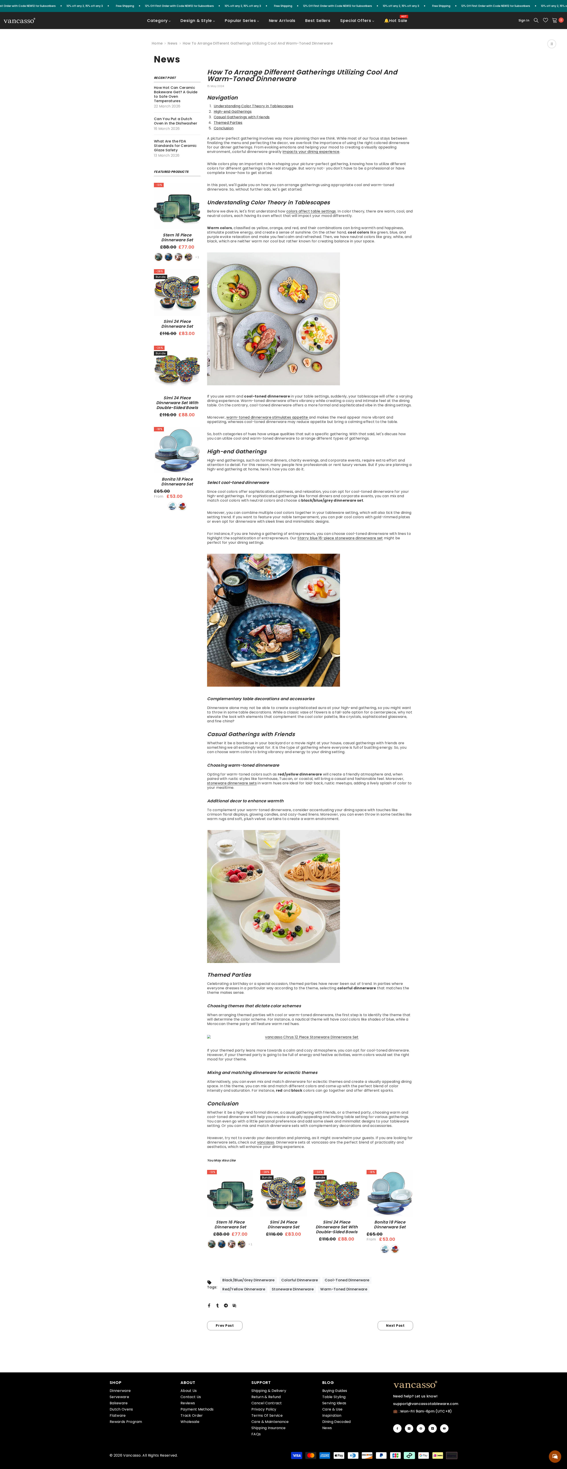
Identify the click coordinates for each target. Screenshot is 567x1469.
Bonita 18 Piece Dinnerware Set (177, 482)
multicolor (182, 506)
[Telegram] (226, 1305)
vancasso (265, 1142)
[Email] (234, 1305)
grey (188, 257)
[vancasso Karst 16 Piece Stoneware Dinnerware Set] (310, 318)
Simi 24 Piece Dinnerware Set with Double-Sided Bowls (177, 403)
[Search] (536, 20)
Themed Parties (228, 122)
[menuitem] (159, 23)
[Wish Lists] (545, 20)
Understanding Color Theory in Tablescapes (253, 106)
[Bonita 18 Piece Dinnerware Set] (177, 450)
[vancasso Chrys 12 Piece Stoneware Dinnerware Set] (310, 1037)
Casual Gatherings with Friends (242, 117)
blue (168, 257)
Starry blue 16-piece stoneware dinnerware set (340, 538)
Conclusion (223, 128)
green (158, 257)
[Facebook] (209, 1305)
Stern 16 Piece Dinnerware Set (177, 237)
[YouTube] (444, 1428)
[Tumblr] (217, 1305)
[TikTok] (432, 1428)
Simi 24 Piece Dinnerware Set (177, 324)
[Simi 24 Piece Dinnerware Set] (177, 292)
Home (157, 43)
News (172, 43)
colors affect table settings (311, 211)
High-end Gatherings (233, 111)
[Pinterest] (421, 1428)
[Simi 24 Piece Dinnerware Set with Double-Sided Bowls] (177, 369)
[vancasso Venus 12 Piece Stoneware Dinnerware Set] (310, 896)
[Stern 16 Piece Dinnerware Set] (177, 206)
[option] (230, 1210)
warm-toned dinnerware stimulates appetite (267, 417)
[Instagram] (409, 1428)
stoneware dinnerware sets (232, 783)
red (178, 257)
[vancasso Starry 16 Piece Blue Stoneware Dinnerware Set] (310, 620)
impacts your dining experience (311, 151)
